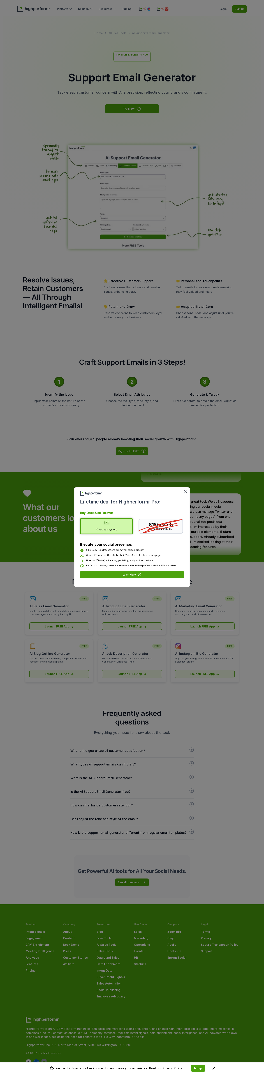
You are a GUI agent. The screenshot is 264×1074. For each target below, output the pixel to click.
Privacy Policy (172, 1068)
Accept (198, 1068)
